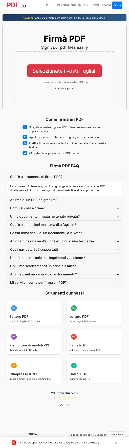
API (86, 5)
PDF (48, 5)
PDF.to (32, 434)
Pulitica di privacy (80, 434)
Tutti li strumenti (65, 5)
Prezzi (95, 5)
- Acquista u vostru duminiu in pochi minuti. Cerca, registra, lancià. (64, 17)
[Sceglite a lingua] (79, 5)
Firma (117, 5)
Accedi (106, 5)
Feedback (118, 434)
